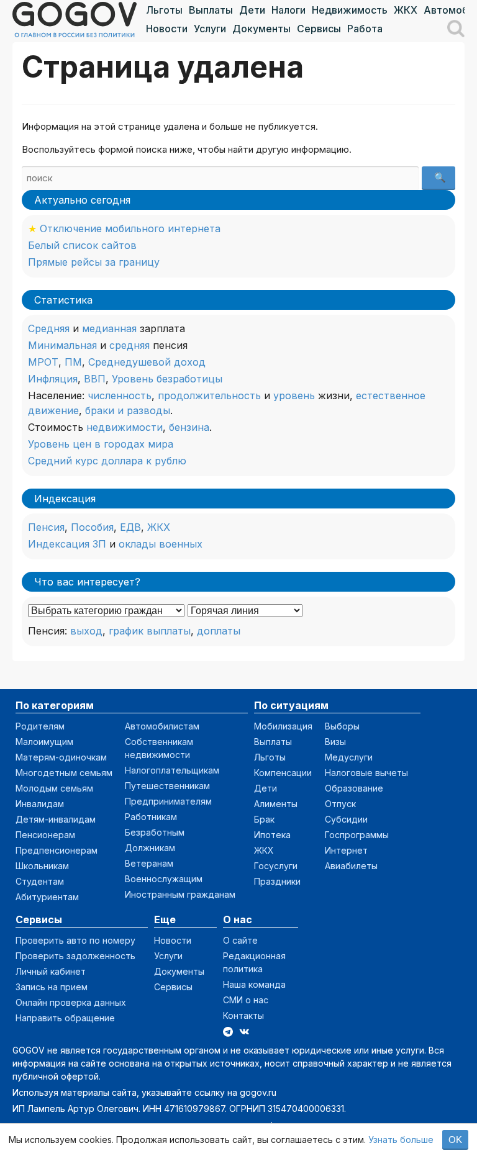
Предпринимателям (168, 801)
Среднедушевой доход (147, 362)
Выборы (342, 726)
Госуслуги (276, 865)
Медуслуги (349, 757)
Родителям (40, 726)
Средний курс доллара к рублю (107, 460)
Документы (261, 28)
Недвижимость (350, 10)
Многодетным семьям (64, 772)
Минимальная (62, 345)
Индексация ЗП (67, 544)
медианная (109, 328)
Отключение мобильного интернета (130, 228)
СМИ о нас (245, 1000)
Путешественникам (167, 785)
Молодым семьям (54, 788)
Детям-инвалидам (56, 819)
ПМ (73, 362)
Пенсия (46, 527)
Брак (264, 819)
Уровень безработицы (167, 379)
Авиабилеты (351, 865)
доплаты (218, 631)
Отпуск (340, 803)
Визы (335, 741)
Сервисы (319, 28)
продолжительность (209, 395)
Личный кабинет (51, 971)
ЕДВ (130, 527)
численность (120, 395)
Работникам (151, 816)
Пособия (92, 527)
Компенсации (283, 772)
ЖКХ (405, 10)
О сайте (240, 940)
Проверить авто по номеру (75, 940)
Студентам (40, 881)
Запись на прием (52, 987)
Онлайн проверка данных (71, 1002)
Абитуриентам (47, 897)
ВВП (95, 379)
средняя (129, 345)
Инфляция (53, 379)
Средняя (49, 328)
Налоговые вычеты (366, 772)
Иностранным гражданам (180, 894)
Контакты (243, 1015)
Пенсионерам (45, 834)
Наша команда (254, 984)
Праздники (277, 881)
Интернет (346, 850)
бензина (189, 427)
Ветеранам (149, 863)
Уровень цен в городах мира (100, 444)
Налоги (288, 10)
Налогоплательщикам (172, 770)
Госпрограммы (357, 834)
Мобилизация (283, 726)
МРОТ (43, 362)
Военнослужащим (163, 879)
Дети (252, 10)
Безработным (154, 832)
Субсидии (346, 819)
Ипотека (272, 834)
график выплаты (150, 631)
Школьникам (42, 865)
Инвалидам (40, 803)
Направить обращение (65, 1018)
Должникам (150, 847)
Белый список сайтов (82, 245)
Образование (354, 788)
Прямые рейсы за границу (94, 262)
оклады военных (160, 544)
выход (86, 631)
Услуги (210, 28)
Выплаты (211, 10)
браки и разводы (127, 410)
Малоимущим (44, 741)
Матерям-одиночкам (61, 757)
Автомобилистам (162, 726)
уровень (294, 395)
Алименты (276, 803)
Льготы (164, 10)
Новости (167, 28)
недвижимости (124, 427)
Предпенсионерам (57, 850)
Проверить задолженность (75, 956)
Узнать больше (401, 1139)
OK (455, 1139)
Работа (365, 28)
